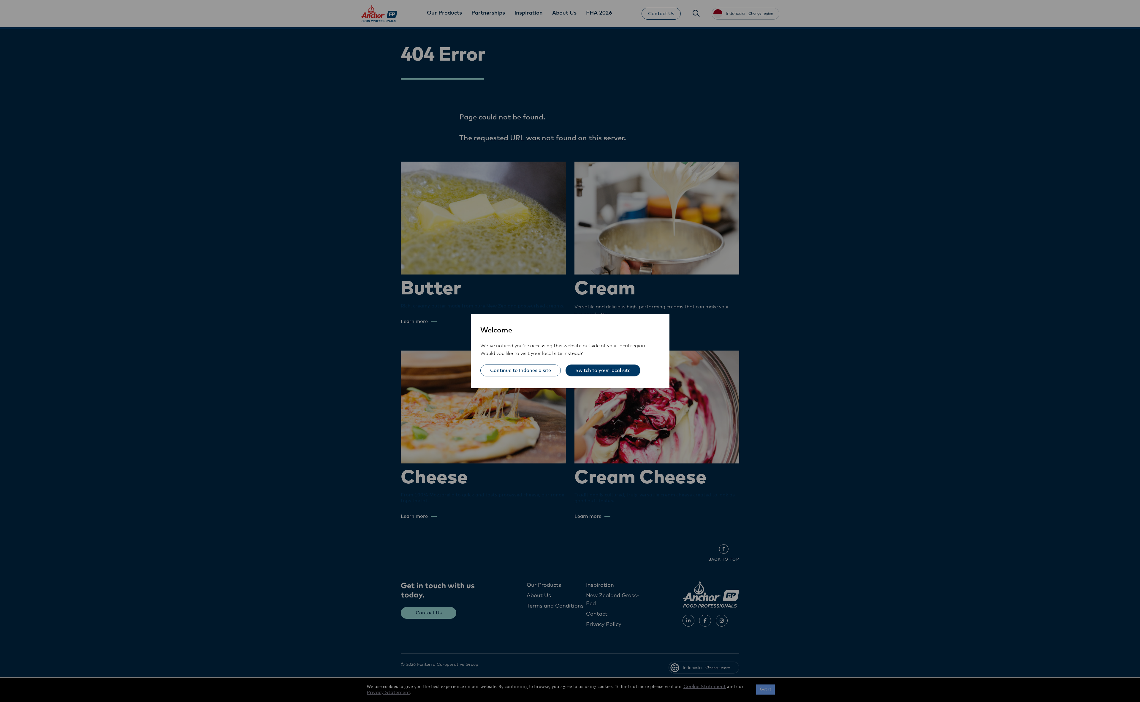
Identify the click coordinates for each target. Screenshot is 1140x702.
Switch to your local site (603, 370)
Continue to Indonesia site (520, 370)
